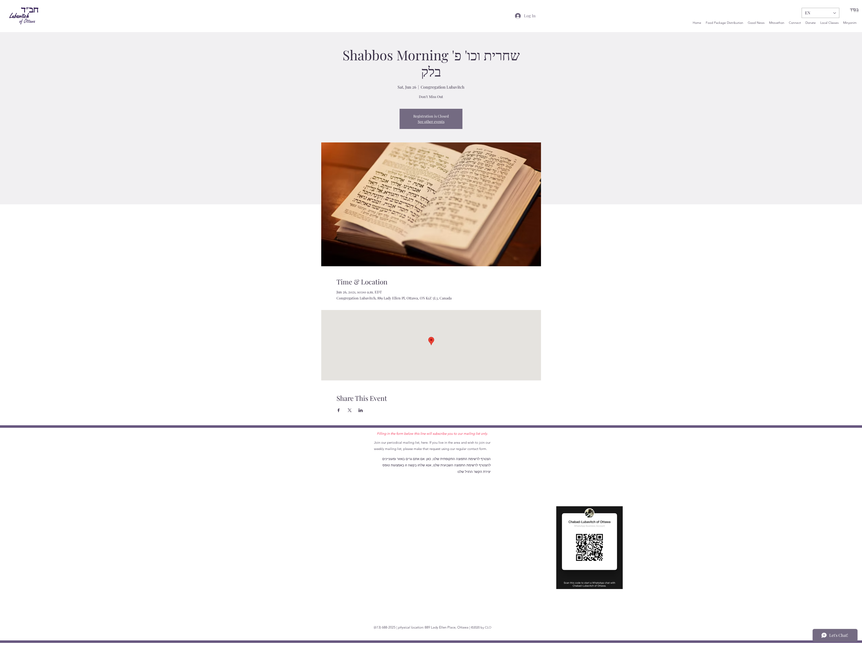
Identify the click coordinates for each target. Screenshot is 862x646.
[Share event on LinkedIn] (360, 410)
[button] (795, 22)
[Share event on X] (349, 410)
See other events (431, 121)
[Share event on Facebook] (338, 410)
